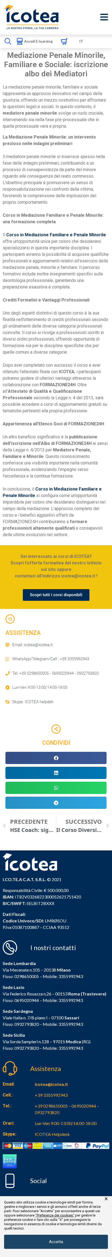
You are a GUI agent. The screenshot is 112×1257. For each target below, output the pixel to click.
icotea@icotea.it (51, 1084)
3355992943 (70, 976)
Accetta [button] (56, 1241)
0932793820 (26, 1048)
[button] (56, 758)
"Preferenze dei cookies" (54, 1215)
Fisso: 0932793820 (21, 1024)
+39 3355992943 (51, 1095)
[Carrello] (64, 41)
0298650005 (26, 976)
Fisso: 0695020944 (21, 1000)
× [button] (106, 1199)
